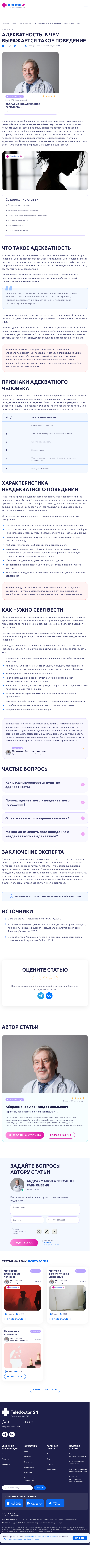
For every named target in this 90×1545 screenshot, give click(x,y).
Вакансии (28, 1472)
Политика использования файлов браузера (76, 1479)
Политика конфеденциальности (77, 1455)
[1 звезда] (34, 977)
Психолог (5, 1459)
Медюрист (6, 1464)
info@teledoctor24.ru (11, 1426)
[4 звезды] (51, 977)
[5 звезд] (56, 977)
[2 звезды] (39, 977)
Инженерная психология (11, 1333)
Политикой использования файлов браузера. (21, 1539)
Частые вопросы (15, 225)
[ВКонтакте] (12, 1434)
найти (40, 1488)
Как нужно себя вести (18, 220)
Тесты (49, 1454)
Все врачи (6, 1454)
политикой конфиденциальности (51, 1244)
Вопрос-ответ (29, 1467)
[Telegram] (5, 1434)
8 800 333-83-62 (20, 1422)
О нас (26, 1451)
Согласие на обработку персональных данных (78, 1470)
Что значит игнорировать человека (12, 1273)
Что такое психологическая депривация (59, 1273)
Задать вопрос (24, 1243)
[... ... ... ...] (85, 6)
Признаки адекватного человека (23, 210)
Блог (49, 1459)
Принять (79, 1538)
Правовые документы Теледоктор (32, 1479)
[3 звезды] (45, 977)
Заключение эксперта (18, 230)
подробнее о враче (60, 1135)
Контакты (28, 1462)
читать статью (15, 1319)
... (5, 918)
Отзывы (27, 1457)
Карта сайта (51, 1470)
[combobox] (49, 1220)
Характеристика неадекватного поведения (27, 215)
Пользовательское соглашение (76, 1462)
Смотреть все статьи (45, 1389)
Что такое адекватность (19, 205)
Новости (50, 1464)
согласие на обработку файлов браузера (41, 1537)
